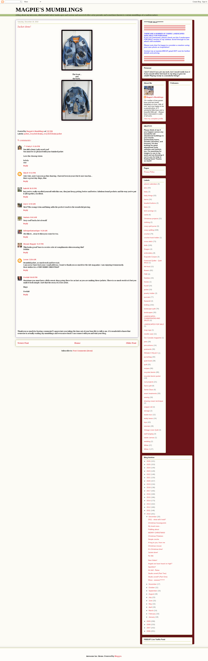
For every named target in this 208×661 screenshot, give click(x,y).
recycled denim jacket (53, 134)
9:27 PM (40, 244)
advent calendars (150, 184)
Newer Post (23, 343)
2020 (149, 481)
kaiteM (26, 188)
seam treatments (150, 393)
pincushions (148, 345)
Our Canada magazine (152, 338)
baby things (148, 195)
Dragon (147, 249)
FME (146, 274)
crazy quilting (149, 230)
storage (147, 411)
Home (77, 343)
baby (146, 192)
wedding (147, 441)
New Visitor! (152, 560)
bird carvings (149, 211)
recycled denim (36, 134)
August (151, 594)
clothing (147, 222)
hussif (146, 286)
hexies (146, 282)
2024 (149, 468)
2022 (149, 474)
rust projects (148, 382)
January (152, 617)
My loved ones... (154, 526)
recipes (147, 368)
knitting (146, 305)
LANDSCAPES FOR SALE (154, 324)
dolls (145, 245)
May (150, 604)
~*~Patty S (27, 146)
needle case (148, 334)
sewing (146, 397)
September (153, 591)
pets (145, 342)
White (146, 445)
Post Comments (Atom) (83, 351)
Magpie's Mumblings (154, 97)
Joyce (25, 204)
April (151, 607)
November (153, 584)
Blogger (117, 656)
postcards (147, 349)
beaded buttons (150, 203)
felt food (147, 266)
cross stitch (148, 241)
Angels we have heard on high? (160, 564)
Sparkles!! (152, 567)
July (150, 597)
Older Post (131, 343)
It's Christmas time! (155, 549)
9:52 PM (32, 173)
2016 (149, 494)
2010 (149, 514)
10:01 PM (33, 277)
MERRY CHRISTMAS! (156, 533)
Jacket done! (153, 552)
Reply (25, 166)
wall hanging (148, 434)
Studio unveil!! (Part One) (157, 577)
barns (146, 199)
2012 (149, 507)
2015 (149, 497)
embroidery (148, 253)
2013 (149, 504)
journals (147, 297)
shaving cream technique (153, 401)
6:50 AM (32, 204)
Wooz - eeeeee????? (156, 580)
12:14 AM (32, 260)
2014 (149, 501)
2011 (149, 510)
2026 (149, 461)
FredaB (26, 277)
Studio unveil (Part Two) (157, 573)
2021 (149, 478)
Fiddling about (153, 529)
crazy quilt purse (150, 226)
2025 (149, 464)
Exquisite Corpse (150, 257)
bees (146, 207)
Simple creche (153, 539)
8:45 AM (33, 217)
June (151, 601)
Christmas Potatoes (155, 536)
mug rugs (147, 330)
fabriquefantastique (31, 231)
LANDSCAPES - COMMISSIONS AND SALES (152, 318)
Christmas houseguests (157, 523)
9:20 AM (44, 231)
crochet (147, 234)
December (153, 517)
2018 (149, 487)
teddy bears (148, 418)
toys (145, 422)
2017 (149, 491)
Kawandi (147, 301)
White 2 (147, 449)
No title (150, 556)
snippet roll (148, 407)
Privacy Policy (149, 172)
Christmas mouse (155, 546)
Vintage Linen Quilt (151, 430)
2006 (149, 631)
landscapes (148, 312)
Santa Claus (148, 390)
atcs (145, 188)
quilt (145, 364)
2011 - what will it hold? (157, 519)
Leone (26, 260)
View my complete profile (153, 119)
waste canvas (149, 437)
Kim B (25, 173)
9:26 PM (36, 146)
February (152, 614)
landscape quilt (149, 309)
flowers (146, 270)
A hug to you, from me (156, 542)
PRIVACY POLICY (151, 353)
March (151, 610)
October (152, 587)
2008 (149, 624)
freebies (147, 278)
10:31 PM (33, 188)
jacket (26, 134)
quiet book (148, 361)
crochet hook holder (151, 238)
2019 (149, 484)
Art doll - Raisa (153, 570)
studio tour (148, 415)
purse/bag (148, 357)
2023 (149, 471)
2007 (149, 628)
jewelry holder (149, 293)
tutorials (147, 426)
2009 (149, 621)
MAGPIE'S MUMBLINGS (49, 9)
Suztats (26, 217)
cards (146, 215)
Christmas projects (151, 218)
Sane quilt (148, 386)
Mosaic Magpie (29, 244)
